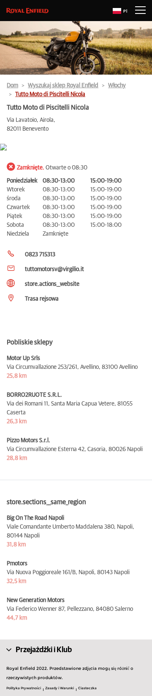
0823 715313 (40, 255)
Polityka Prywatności (23, 688)
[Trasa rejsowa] (76, 148)
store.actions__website (52, 284)
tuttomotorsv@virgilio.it (54, 269)
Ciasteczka (87, 688)
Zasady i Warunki (59, 688)
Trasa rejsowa (42, 299)
